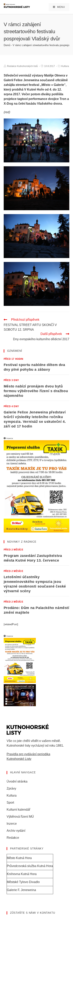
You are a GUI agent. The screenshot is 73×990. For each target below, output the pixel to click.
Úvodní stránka (17, 781)
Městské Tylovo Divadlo (23, 882)
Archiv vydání (16, 830)
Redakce (13, 837)
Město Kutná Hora (19, 858)
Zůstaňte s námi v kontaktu (32, 912)
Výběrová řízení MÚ (20, 816)
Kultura (65, 66)
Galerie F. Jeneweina (21, 890)
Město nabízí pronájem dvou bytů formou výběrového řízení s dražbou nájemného (36, 391)
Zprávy (11, 788)
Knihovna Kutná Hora (22, 874)
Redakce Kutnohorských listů (22, 66)
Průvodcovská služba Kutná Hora (30, 866)
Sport (10, 802)
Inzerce (12, 823)
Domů (7, 45)
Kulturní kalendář (18, 809)
